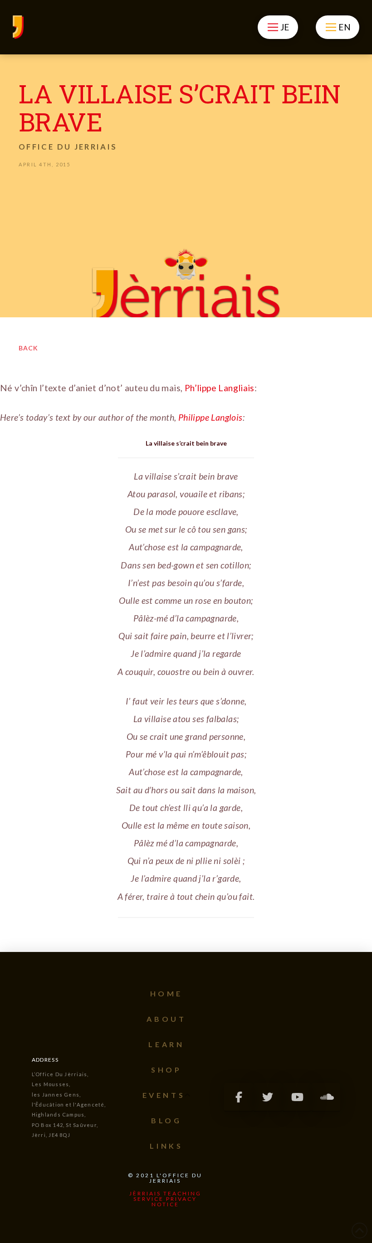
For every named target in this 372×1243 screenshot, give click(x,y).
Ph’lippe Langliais (220, 388)
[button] (278, 27)
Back (28, 348)
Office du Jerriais (68, 146)
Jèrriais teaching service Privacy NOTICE (165, 1199)
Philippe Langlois (210, 417)
